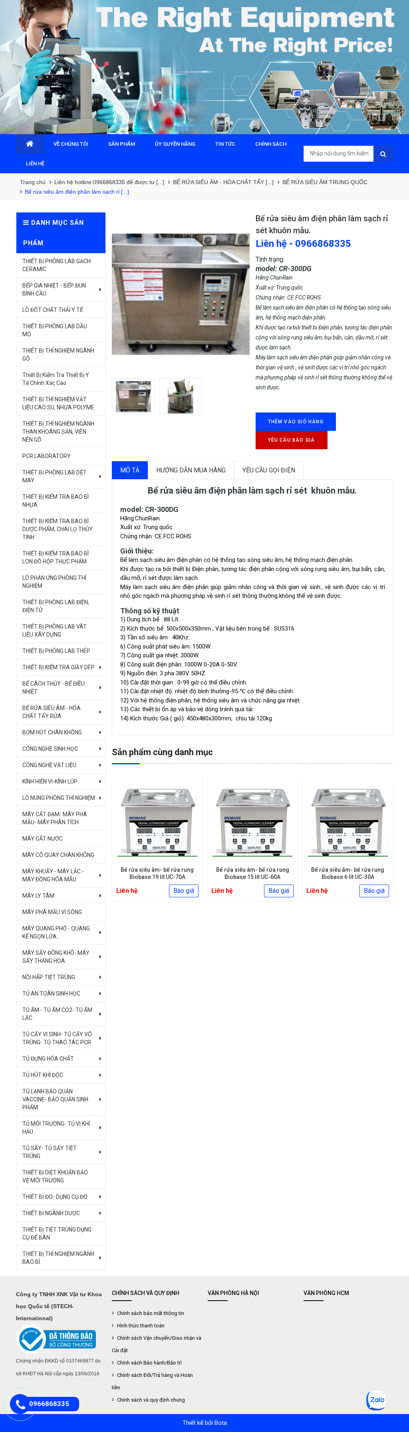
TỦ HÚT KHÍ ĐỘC (42, 1075)
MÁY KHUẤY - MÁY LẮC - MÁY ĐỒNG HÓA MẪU (53, 875)
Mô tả (129, 470)
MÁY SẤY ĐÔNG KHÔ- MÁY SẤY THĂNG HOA (55, 957)
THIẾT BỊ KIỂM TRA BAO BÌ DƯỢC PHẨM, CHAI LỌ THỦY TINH (57, 529)
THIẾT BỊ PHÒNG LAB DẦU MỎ (54, 330)
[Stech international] (204, 67)
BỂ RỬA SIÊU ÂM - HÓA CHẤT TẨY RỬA (51, 712)
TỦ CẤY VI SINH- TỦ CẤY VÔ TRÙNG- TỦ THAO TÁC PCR (57, 1038)
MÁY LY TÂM (38, 896)
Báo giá (183, 891)
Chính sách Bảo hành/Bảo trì (149, 1363)
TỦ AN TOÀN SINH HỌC (51, 993)
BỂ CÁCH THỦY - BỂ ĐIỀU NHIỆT (53, 687)
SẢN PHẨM (121, 144)
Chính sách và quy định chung (150, 1400)
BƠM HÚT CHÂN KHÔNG (52, 732)
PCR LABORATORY (46, 456)
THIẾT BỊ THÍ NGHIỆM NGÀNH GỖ (58, 354)
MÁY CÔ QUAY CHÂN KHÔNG (58, 855)
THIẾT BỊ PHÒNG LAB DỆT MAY (54, 476)
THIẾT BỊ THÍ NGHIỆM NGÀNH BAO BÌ (58, 1258)
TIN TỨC (225, 144)
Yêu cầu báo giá (291, 440)
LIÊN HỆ (35, 164)
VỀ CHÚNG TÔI (71, 144)
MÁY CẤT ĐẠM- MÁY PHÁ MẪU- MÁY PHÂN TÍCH (54, 818)
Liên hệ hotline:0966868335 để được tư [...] (109, 182)
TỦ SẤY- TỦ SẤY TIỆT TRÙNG (49, 1152)
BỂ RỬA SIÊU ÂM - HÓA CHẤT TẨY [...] (223, 182)
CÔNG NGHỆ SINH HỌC (50, 749)
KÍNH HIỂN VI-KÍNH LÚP (49, 781)
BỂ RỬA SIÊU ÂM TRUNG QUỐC (324, 182)
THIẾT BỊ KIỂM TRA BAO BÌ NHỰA (55, 501)
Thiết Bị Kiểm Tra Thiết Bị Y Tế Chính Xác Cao (55, 379)
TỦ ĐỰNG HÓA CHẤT (48, 1058)
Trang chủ (33, 182)
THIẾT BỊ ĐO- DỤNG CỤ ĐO (54, 1197)
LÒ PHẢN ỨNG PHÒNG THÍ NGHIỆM (54, 582)
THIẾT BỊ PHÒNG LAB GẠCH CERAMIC (56, 265)
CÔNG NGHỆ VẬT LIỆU (49, 765)
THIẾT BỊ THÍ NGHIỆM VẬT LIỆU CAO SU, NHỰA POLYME (58, 403)
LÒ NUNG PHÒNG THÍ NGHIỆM (58, 798)
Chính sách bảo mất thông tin (150, 1313)
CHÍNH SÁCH (270, 144)
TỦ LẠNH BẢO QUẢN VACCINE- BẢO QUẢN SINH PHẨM (55, 1099)
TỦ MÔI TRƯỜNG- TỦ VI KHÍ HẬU (56, 1128)
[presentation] (124, 843)
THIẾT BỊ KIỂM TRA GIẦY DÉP (58, 667)
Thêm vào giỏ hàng (296, 421)
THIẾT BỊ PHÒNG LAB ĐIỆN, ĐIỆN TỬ (55, 606)
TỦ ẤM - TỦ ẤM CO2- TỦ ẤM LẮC (57, 1014)
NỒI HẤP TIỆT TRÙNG (48, 977)
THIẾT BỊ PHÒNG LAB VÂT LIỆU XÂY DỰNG (54, 630)
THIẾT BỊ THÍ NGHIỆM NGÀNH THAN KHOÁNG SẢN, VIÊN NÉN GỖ (58, 431)
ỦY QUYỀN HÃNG (175, 144)
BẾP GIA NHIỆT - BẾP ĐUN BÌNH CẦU (54, 289)
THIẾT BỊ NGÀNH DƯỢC (51, 1213)
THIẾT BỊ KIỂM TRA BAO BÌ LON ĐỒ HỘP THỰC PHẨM (55, 557)
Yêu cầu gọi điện (268, 470)
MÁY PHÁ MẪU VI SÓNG (52, 912)
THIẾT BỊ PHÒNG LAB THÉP (56, 651)
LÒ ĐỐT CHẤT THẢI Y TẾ (52, 310)
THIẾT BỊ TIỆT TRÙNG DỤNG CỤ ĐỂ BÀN (56, 1233)
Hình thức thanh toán (140, 1326)
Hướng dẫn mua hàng (191, 470)
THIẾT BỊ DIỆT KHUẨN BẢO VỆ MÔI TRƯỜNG (55, 1176)
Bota (220, 1422)
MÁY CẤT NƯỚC (42, 838)
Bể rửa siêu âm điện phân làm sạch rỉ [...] (77, 191)
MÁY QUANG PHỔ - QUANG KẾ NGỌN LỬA (56, 932)
